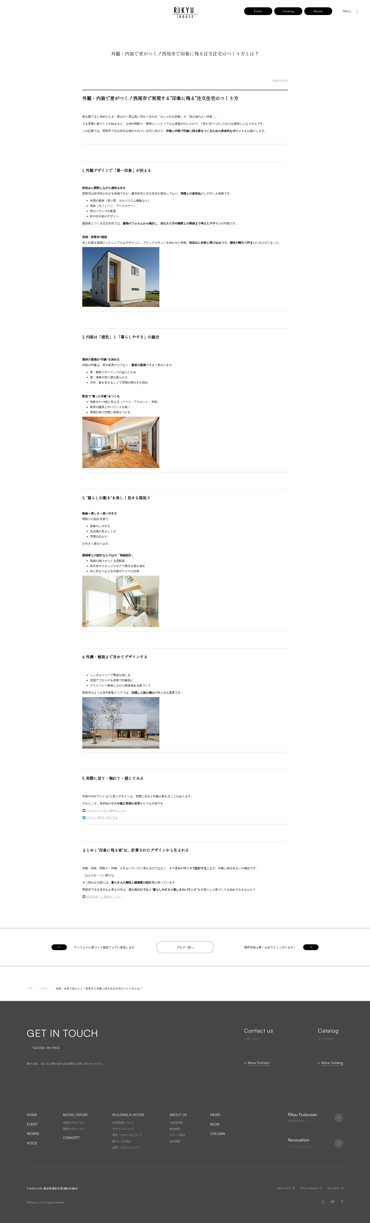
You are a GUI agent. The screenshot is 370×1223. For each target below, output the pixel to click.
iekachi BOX (284, 1188)
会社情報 (174, 1141)
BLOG (214, 1124)
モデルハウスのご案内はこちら (106, 810)
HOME (32, 1115)
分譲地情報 (176, 1122)
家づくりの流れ (121, 1141)
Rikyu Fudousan (309, 1188)
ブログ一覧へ (185, 947)
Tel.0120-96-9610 (46, 1048)
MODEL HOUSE (75, 1115)
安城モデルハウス (74, 1122)
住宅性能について (123, 1122)
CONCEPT (71, 1138)
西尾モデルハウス (74, 1128)
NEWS (215, 1115)
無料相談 (174, 1128)
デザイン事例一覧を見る (102, 817)
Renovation (333, 1188)
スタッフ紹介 (177, 1135)
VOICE (32, 1143)
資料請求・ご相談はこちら (103, 896)
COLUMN (217, 1133)
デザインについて (123, 1128)
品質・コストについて (125, 1147)
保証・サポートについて (127, 1135)
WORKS (33, 1133)
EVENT (32, 1124)
